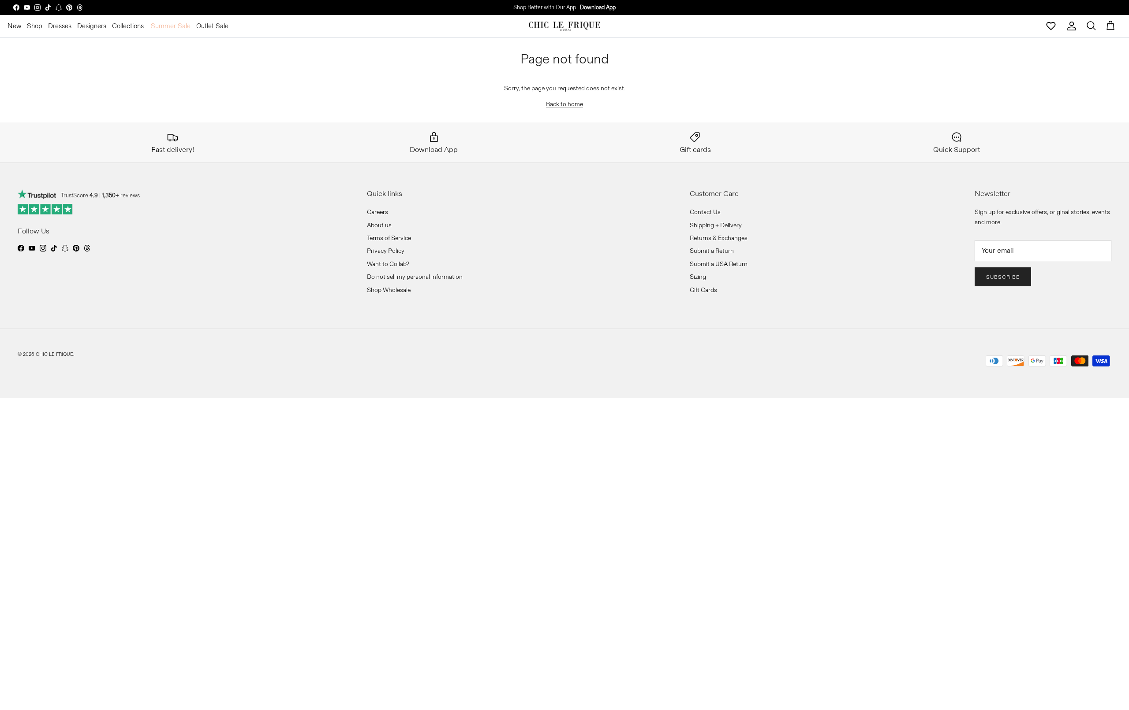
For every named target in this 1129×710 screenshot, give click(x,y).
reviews (121, 195)
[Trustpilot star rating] (46, 209)
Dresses (59, 26)
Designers (91, 26)
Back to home (564, 104)
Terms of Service (389, 238)
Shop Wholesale (389, 290)
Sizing (698, 277)
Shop (34, 26)
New (14, 26)
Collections (128, 26)
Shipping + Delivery (716, 225)
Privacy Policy (385, 251)
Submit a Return (712, 251)
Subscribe (1003, 277)
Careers (377, 212)
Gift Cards (703, 290)
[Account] (1071, 26)
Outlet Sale (212, 26)
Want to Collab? (388, 264)
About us (379, 225)
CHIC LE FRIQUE (54, 354)
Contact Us (705, 212)
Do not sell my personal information (415, 277)
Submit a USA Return (719, 264)
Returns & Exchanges (719, 238)
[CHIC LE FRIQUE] (564, 26)
